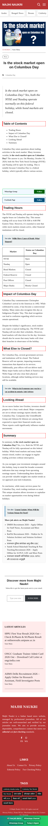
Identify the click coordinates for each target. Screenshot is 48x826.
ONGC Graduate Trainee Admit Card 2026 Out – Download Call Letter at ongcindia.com (24, 657)
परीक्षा (39, 794)
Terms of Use (18, 812)
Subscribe (33, 598)
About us (11, 765)
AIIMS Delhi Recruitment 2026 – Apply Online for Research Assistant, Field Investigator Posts (22, 677)
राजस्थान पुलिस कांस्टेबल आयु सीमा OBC (23, 543)
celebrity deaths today (11, 789)
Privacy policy (35, 765)
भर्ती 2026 (6, 798)
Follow (39, 192)
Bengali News (17, 13)
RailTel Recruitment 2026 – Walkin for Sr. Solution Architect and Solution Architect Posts (25, 537)
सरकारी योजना (8, 803)
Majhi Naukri (12, 4)
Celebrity (42, 13)
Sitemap (25, 815)
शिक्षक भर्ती (16, 798)
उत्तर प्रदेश (17, 794)
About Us (35, 812)
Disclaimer (28, 812)
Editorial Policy (13, 769)
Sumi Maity (16, 50)
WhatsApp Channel (31, 818)
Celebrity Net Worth (29, 789)
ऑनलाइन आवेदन (29, 794)
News (5, 57)
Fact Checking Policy (32, 769)
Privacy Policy (8, 812)
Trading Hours (15, 130)
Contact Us (22, 765)
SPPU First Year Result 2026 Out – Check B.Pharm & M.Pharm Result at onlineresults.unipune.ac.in (23, 637)
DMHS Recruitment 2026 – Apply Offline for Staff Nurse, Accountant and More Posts (25, 527)
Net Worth (7, 794)
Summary (13, 143)
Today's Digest (33, 823)
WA (26, 741)
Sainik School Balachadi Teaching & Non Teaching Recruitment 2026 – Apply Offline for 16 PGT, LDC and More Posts (24, 549)
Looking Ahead (15, 139)
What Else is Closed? (18, 136)
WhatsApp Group (16, 823)
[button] (38, 4)
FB (21, 741)
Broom (31, 13)
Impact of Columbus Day (19, 133)
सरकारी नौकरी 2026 (29, 798)
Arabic (4, 13)
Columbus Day (10, 75)
